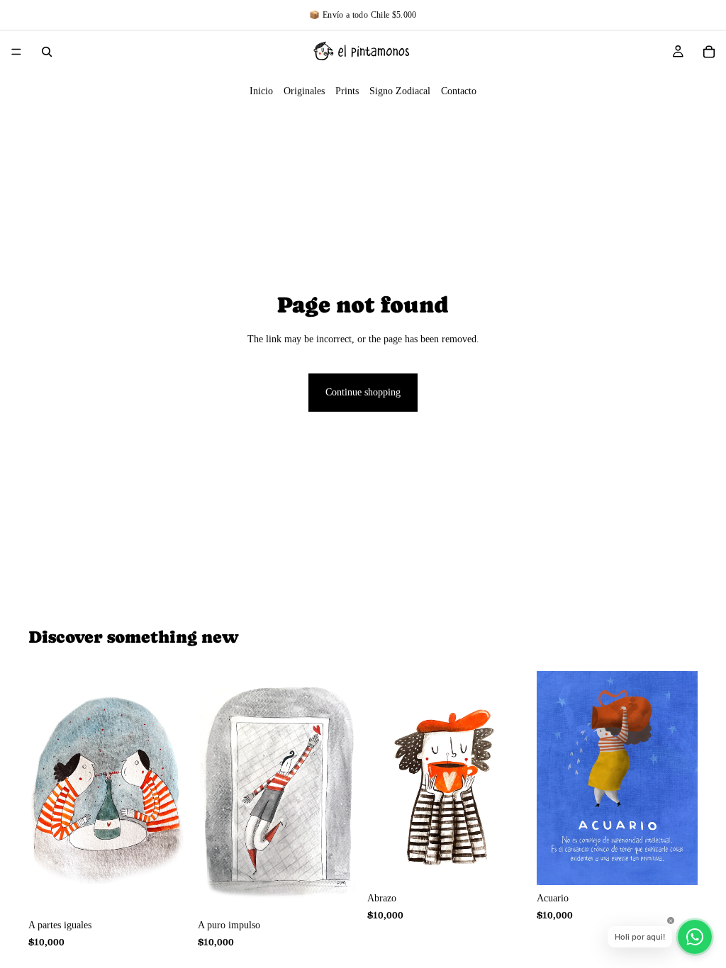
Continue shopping (363, 392)
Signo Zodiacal (399, 91)
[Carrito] (709, 51)
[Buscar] (46, 51)
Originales (304, 91)
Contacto (458, 91)
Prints (347, 91)
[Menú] (16, 51)
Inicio (261, 91)
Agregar (179, 889)
